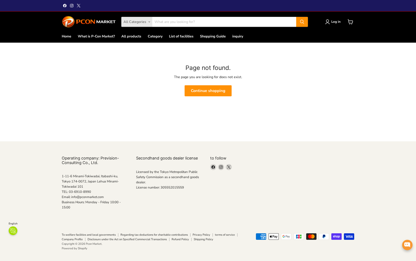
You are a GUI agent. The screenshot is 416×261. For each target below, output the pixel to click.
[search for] (302, 22)
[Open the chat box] (407, 245)
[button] (333, 21)
